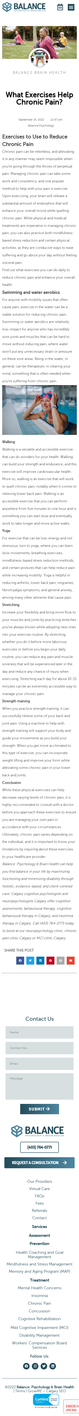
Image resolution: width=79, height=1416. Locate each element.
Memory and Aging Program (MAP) (39, 1271)
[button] (71, 7)
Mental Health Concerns (39, 1288)
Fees (40, 1203)
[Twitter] (44, 1366)
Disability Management (39, 1335)
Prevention (39, 1243)
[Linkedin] (52, 1366)
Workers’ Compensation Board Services (39, 1345)
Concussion (39, 1311)
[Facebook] (26, 1366)
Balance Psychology (41, 125)
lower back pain (29, 494)
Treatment (39, 1280)
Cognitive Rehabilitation (39, 1319)
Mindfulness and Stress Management (39, 1264)
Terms (20, 1391)
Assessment (39, 1235)
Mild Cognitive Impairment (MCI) (39, 1327)
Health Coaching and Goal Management (39, 1254)
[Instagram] (35, 1366)
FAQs (39, 1196)
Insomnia (39, 1295)
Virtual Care (39, 1189)
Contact (39, 1218)
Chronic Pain (39, 1303)
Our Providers (39, 1181)
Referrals (39, 1210)
